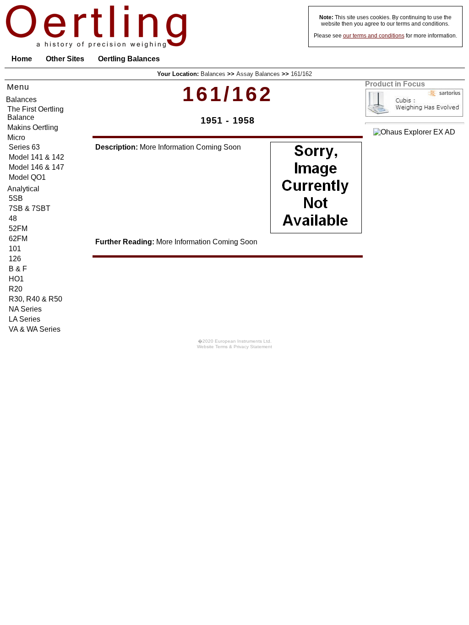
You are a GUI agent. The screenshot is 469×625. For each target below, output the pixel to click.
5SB (16, 198)
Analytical (23, 189)
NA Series (25, 309)
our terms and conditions (373, 35)
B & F (18, 269)
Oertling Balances (129, 59)
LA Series (24, 319)
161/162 (301, 73)
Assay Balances (258, 73)
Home (21, 59)
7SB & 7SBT (29, 208)
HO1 (16, 279)
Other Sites (65, 59)
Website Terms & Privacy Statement (234, 346)
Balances (213, 73)
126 (15, 259)
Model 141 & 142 (36, 157)
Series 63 (24, 147)
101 (15, 249)
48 (13, 218)
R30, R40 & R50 (35, 299)
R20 (15, 289)
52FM (18, 228)
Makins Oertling (32, 127)
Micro (16, 137)
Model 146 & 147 (36, 167)
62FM (18, 238)
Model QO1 (27, 177)
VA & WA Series (34, 329)
